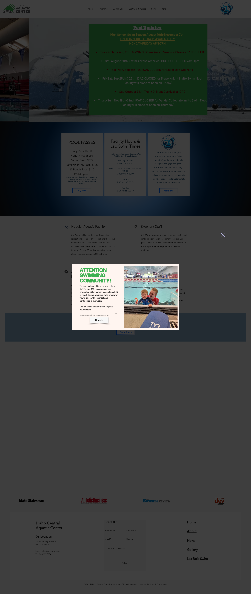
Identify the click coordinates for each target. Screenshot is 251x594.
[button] (222, 234)
